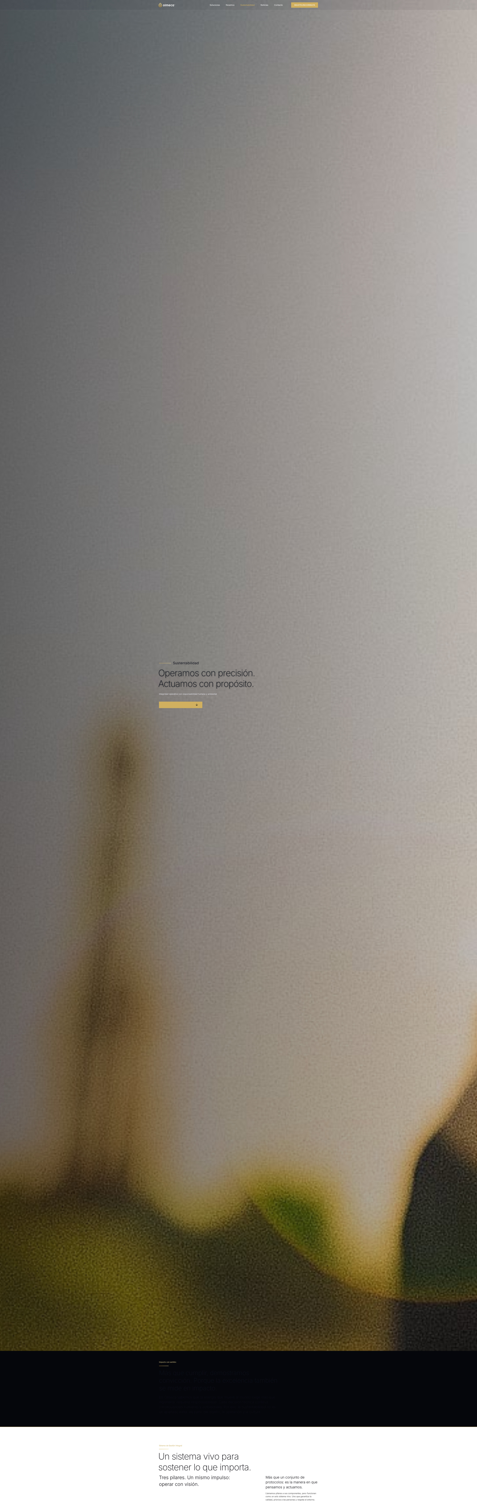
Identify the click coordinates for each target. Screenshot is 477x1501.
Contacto (278, 5)
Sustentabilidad (247, 5)
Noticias (264, 5)
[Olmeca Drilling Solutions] (167, 4)
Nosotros (230, 5)
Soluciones (215, 5)
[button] (304, 5)
